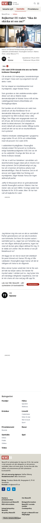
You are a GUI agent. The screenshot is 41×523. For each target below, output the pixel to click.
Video (4, 448)
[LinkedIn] (14, 489)
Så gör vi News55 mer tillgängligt (30, 513)
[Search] (35, 3)
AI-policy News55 (8, 513)
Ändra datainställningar (11, 518)
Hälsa (24, 401)
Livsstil (25, 411)
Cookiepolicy (27, 508)
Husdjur (5, 401)
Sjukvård (25, 404)
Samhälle (20, 9)
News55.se (6, 14)
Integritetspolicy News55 (8, 509)
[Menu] (38, 3)
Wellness (25, 407)
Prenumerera (33, 284)
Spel (24, 435)
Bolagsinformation (29, 502)
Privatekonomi (8, 427)
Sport (23, 422)
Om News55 (26, 498)
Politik (4, 440)
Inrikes (15, 14)
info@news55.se (14, 485)
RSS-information (8, 504)
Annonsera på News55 (10, 502)
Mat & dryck (26, 420)
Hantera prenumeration (7, 499)
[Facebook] (3, 489)
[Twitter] (8, 489)
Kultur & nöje (26, 417)
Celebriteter (26, 414)
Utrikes (4, 443)
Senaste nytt (7, 9)
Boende (4, 430)
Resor (24, 427)
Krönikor (5, 411)
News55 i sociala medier (28, 505)
